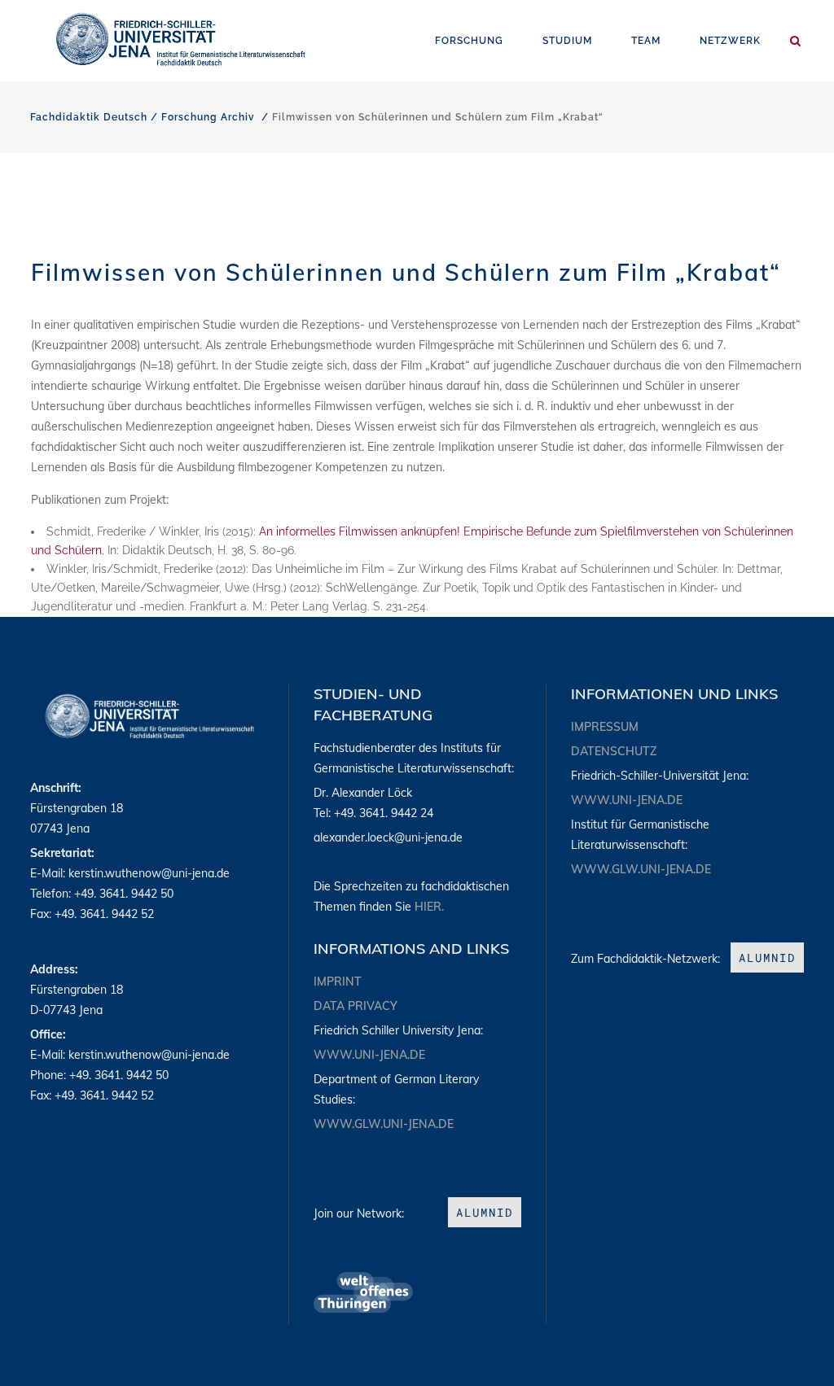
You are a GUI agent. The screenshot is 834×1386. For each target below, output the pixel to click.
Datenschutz (613, 751)
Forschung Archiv (208, 117)
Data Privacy (355, 1006)
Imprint (338, 981)
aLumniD (484, 1212)
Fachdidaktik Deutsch (88, 117)
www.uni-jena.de (369, 1054)
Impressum (605, 726)
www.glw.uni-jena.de (384, 1124)
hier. (429, 906)
